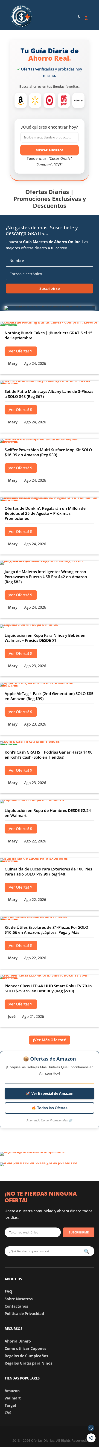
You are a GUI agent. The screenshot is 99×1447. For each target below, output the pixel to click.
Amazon (12, 1390)
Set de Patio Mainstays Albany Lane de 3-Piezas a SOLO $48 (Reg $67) (49, 394)
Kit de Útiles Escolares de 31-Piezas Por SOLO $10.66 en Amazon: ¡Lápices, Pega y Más (46, 930)
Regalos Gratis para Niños (28, 1363)
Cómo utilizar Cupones (25, 1348)
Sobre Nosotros (19, 1298)
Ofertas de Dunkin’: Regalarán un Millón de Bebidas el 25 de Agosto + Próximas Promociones (45, 513)
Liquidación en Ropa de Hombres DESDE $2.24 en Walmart (48, 813)
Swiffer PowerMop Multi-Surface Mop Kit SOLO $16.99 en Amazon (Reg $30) (48, 452)
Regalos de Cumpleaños (26, 1355)
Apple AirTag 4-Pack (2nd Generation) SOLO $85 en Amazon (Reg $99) (49, 696)
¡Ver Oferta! (18, 351)
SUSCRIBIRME (79, 1232)
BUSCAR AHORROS (50, 150)
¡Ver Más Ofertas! (49, 1039)
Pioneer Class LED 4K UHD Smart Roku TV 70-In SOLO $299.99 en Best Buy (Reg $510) (48, 988)
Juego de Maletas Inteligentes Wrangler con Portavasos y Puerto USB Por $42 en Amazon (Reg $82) (46, 576)
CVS (8, 1412)
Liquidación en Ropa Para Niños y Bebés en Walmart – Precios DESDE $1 (45, 638)
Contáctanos (16, 1306)
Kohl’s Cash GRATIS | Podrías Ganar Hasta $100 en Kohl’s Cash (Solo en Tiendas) (49, 754)
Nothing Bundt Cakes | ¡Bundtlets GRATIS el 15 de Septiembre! (49, 335)
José (11, 1016)
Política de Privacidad (24, 1313)
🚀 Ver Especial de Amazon (49, 1093)
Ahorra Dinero (18, 1341)
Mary (12, 363)
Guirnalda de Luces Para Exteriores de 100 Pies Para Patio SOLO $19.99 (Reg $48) (48, 871)
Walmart (13, 1398)
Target (10, 1405)
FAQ (8, 1291)
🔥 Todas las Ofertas (49, 1108)
